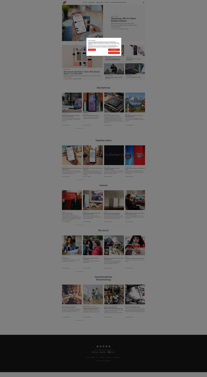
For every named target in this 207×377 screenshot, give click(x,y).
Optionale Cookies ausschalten (114, 52)
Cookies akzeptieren (114, 49)
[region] (103, 47)
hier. (114, 47)
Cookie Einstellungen (92, 49)
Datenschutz (90, 44)
